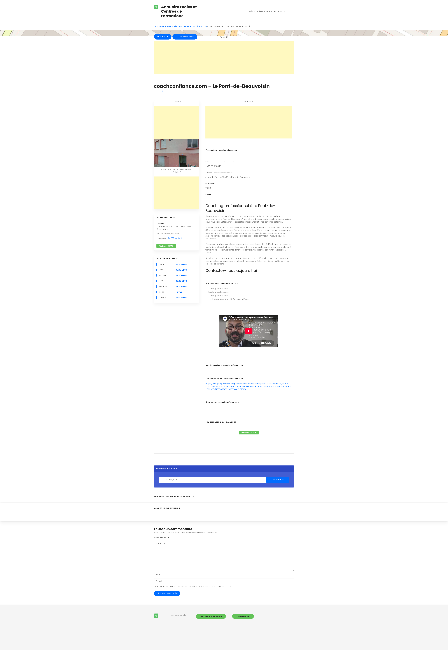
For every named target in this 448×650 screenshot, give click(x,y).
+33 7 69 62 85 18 (174, 238)
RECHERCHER (186, 36)
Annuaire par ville (179, 615)
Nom (158, 575)
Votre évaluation (162, 537)
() (162, 91)
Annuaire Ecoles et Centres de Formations (179, 11)
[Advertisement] (224, 57)
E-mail (159, 581)
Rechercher (278, 479)
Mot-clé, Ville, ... (162, 479)
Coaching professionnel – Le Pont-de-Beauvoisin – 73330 (180, 26)
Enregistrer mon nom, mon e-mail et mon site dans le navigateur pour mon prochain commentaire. (194, 586)
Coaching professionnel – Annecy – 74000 (266, 11)
